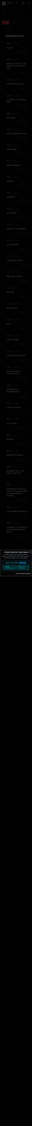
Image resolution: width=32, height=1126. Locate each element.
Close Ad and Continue (23, 573)
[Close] (29, 552)
